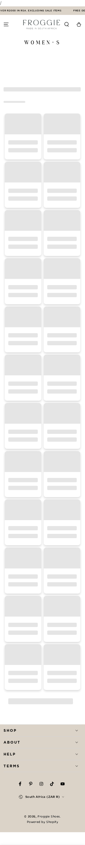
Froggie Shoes (49, 816)
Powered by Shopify (42, 821)
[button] (66, 24)
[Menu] (6, 24)
